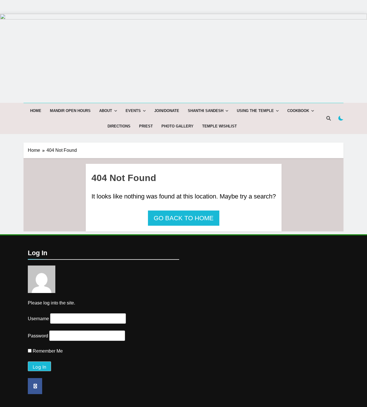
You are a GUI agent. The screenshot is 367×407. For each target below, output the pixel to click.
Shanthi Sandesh (205, 111)
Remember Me (47, 351)
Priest (146, 126)
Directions (119, 126)
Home (35, 111)
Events (133, 111)
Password (38, 335)
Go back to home (184, 218)
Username (38, 318)
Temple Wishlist (219, 126)
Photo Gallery (177, 126)
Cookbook (298, 111)
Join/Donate (166, 111)
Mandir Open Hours (70, 111)
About (105, 111)
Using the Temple (255, 111)
